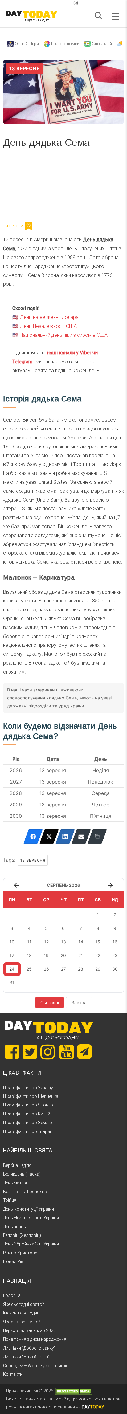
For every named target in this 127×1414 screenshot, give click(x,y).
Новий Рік (13, 1261)
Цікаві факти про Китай (26, 1113)
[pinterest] (65, 3)
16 (115, 941)
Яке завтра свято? (21, 1321)
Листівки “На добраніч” (26, 1356)
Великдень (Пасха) (22, 1174)
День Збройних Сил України (31, 1243)
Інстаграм (68, 186)
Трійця (9, 1200)
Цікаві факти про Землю (27, 1122)
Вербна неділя (17, 1165)
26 (46, 969)
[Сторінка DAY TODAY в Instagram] (48, 1052)
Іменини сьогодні (20, 1312)
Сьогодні (49, 1002)
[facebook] (56, 3)
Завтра (79, 1002)
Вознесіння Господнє (25, 1191)
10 (12, 941)
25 (29, 969)
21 (80, 955)
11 (29, 941)
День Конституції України (28, 1209)
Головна (12, 1295)
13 (63, 941)
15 (97, 941)
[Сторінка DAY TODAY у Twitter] (30, 1052)
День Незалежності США (48, 326)
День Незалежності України (31, 1217)
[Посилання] (97, 836)
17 (12, 955)
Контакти (13, 1374)
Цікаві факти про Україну (28, 1087)
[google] (61, 3)
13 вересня (32, 860)
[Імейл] (81, 836)
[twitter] (51, 3)
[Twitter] (49, 836)
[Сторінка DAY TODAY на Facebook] (12, 1052)
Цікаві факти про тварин (27, 1131)
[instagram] (75, 3)
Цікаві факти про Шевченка (30, 1096)
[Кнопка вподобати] (28, 226)
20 (63, 955)
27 (63, 969)
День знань (14, 1226)
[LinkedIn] (65, 836)
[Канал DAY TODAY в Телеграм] (84, 1052)
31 (12, 982)
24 (11, 969)
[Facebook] (33, 836)
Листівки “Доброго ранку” (29, 1348)
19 (46, 955)
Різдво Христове (20, 1252)
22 (97, 955)
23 (114, 955)
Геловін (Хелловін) (22, 1235)
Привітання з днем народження (34, 1339)
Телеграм (25, 186)
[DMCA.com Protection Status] (73, 1390)
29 (97, 969)
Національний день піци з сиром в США (64, 335)
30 (115, 969)
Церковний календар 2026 (29, 1330)
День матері (15, 1182)
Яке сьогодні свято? (23, 1304)
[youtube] (70, 3)
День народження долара (49, 317)
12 (46, 941)
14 (80, 941)
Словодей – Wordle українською (36, 1365)
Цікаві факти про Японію (28, 1104)
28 (80, 969)
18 (29, 955)
